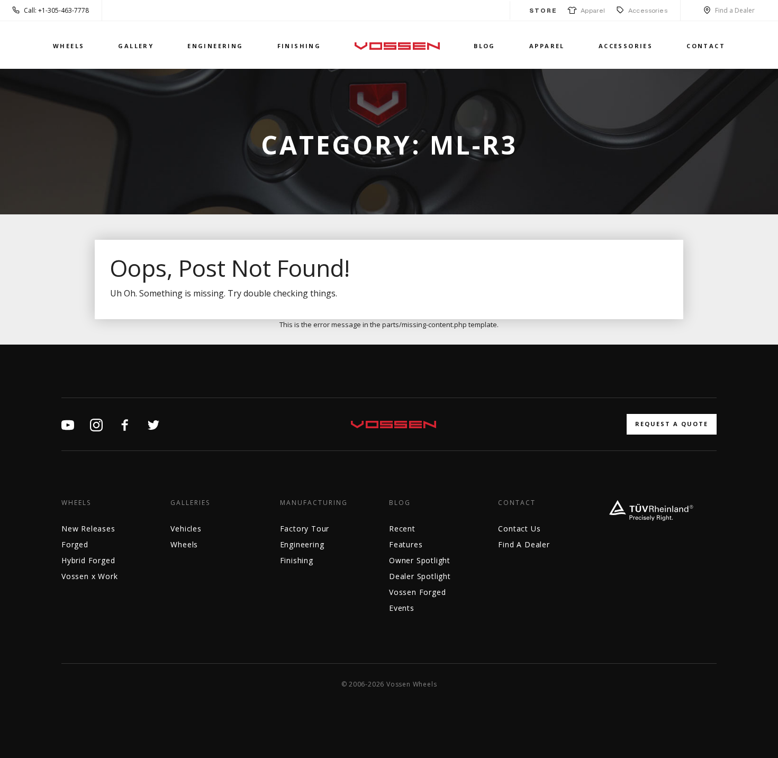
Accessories (647, 10)
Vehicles (185, 529)
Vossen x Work (89, 576)
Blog (484, 46)
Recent (402, 529)
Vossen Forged (417, 592)
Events (401, 608)
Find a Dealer (735, 10)
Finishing (299, 46)
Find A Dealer (523, 544)
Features (405, 544)
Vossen (397, 46)
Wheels (68, 46)
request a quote (671, 424)
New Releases (88, 529)
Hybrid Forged (88, 560)
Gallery (135, 46)
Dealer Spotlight (420, 576)
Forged (74, 544)
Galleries (190, 503)
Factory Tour (305, 529)
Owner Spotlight (419, 560)
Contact (705, 46)
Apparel (591, 10)
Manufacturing (314, 503)
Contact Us (519, 529)
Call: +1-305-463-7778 (56, 10)
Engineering (215, 46)
